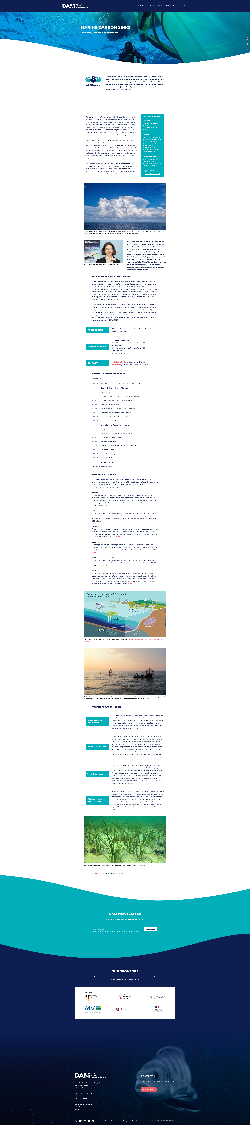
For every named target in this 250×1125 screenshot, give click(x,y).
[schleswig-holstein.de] (156, 1009)
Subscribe (150, 929)
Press (106, 1121)
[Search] (179, 6)
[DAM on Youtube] (89, 1121)
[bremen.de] (125, 996)
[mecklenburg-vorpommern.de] (93, 1009)
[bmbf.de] (93, 996)
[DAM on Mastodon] (84, 1121)
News (160, 6)
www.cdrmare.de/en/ (152, 174)
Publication (96, 873)
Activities (141, 6)
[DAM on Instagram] (80, 1121)
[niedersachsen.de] (125, 1009)
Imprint (113, 1121)
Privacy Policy (123, 1121)
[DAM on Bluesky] (93, 1121)
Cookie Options (134, 1121)
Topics (152, 6)
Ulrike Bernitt (116, 365)
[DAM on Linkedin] (76, 1121)
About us (170, 6)
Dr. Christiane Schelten (119, 362)
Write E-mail (148, 1089)
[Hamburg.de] (156, 996)
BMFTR (154, 139)
